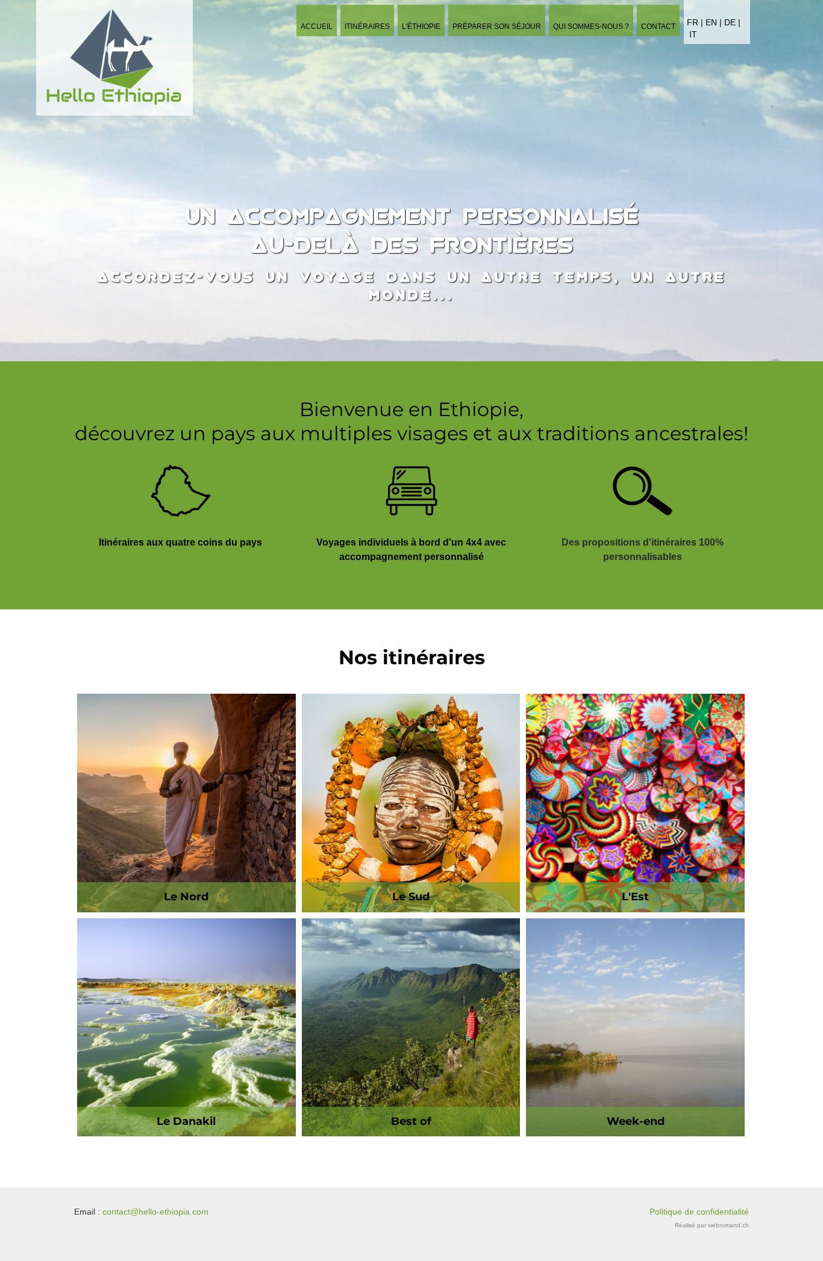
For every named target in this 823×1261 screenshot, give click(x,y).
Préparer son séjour (496, 26)
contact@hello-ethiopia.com (155, 1211)
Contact (658, 26)
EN (712, 22)
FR (692, 22)
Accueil (317, 26)
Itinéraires (367, 26)
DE (730, 22)
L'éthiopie (421, 26)
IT (693, 34)
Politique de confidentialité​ (699, 1211)
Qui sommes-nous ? (591, 26)
